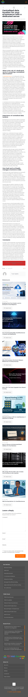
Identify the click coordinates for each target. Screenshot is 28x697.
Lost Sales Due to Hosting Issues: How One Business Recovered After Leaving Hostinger (13, 639)
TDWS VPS (6, 570)
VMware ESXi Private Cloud (10, 606)
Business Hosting (8, 567)
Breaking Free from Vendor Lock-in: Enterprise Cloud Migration (12, 627)
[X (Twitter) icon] (9, 692)
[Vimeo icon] (11, 692)
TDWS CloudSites (8, 600)
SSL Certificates (7, 588)
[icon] (20, 692)
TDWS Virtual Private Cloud (10, 611)
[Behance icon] (18, 692)
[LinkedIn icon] (14, 692)
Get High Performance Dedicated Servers (14, 263)
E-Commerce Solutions (9, 576)
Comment (5, 517)
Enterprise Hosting (8, 579)
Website (4, 545)
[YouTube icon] (12, 692)
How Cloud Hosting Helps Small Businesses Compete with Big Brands (13, 648)
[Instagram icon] (17, 692)
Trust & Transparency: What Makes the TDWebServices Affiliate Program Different (13, 633)
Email (4, 539)
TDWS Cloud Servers (8, 597)
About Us (6, 665)
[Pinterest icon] (15, 692)
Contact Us (6, 673)
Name (4, 533)
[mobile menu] (26, 2)
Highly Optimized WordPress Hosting (12, 585)
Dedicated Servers (8, 573)
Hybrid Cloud (7, 614)
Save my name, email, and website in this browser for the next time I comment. (12, 551)
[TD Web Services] (3, 2)
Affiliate (5, 671)
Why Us (5, 668)
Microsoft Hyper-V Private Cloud (11, 608)
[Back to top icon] (14, 684)
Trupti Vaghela (13, 19)
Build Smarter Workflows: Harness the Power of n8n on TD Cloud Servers (13, 644)
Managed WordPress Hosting (11, 582)
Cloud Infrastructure (8, 617)
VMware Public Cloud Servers (11, 603)
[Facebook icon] (8, 692)
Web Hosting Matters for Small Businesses (13, 501)
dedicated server (7, 76)
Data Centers (7, 676)
